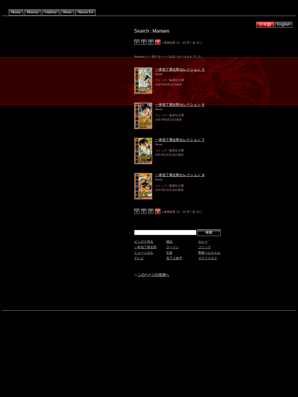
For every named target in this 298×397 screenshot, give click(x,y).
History (33, 12)
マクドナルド (207, 258)
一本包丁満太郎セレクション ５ (180, 69)
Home (16, 12)
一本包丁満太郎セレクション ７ (180, 140)
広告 (169, 252)
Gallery (51, 12)
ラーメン (172, 247)
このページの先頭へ (153, 275)
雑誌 (169, 241)
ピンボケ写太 (143, 241)
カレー (203, 241)
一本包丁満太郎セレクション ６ (180, 105)
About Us (85, 12)
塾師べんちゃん (209, 252)
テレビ (139, 258)
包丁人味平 (174, 258)
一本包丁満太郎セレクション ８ (180, 175)
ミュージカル (143, 252)
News (67, 12)
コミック (204, 247)
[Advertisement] (202, 294)
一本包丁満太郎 (145, 247)
